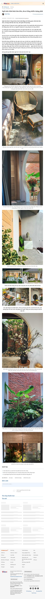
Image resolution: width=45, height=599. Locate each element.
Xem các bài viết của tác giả (38, 14)
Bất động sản (13, 564)
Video (35, 552)
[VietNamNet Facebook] (30, 588)
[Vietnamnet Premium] (4, 550)
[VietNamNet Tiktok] (35, 588)
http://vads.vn (29, 579)
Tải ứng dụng (28, 591)
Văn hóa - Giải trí (14, 552)
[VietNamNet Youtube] (33, 588)
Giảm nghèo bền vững (26, 555)
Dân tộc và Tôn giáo (5, 559)
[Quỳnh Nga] (3, 14)
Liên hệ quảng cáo (27, 571)
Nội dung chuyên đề (26, 562)
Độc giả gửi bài (39, 591)
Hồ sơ (23, 566)
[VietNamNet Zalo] (38, 588)
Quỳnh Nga (7, 14)
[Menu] (2, 3)
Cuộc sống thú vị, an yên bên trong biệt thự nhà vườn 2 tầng (15, 470)
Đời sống (12, 550)
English (23, 564)
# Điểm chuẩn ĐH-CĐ (15, 3)
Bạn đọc (12, 566)
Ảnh (34, 550)
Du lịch (12, 562)
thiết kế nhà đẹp (18, 477)
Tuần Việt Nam (25, 550)
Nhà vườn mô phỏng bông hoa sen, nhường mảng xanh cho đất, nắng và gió (19, 472)
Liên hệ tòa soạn (14, 579)
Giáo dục (3, 564)
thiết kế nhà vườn (27, 477)
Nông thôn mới (25, 557)
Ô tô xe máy (13, 559)
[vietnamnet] (6, 3)
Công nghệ (13, 557)
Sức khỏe (12, 555)
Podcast (35, 557)
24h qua (35, 559)
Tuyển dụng (34, 592)
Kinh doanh (3, 557)
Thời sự (2, 555)
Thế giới (2, 566)
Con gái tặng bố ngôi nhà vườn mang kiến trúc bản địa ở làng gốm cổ (17, 474)
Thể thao (3, 562)
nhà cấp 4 (11, 477)
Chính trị (3, 552)
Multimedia (36, 555)
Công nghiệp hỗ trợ (26, 552)
